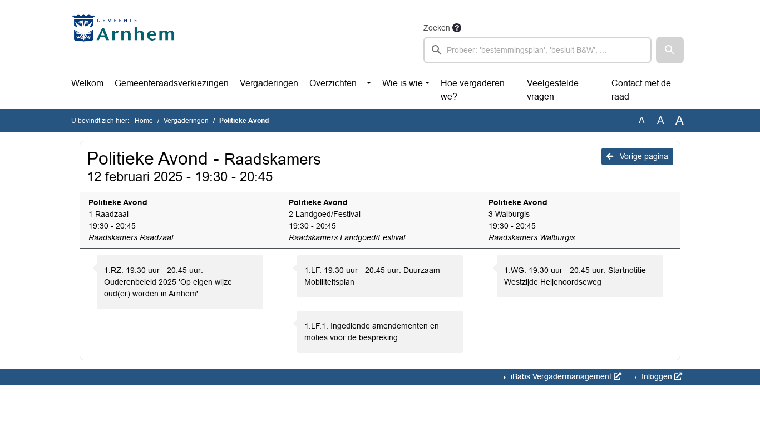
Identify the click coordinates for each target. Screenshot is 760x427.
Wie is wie (402, 83)
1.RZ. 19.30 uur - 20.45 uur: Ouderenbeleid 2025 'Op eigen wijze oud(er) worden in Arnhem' (168, 282)
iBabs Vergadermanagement (561, 376)
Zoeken (436, 27)
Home (144, 121)
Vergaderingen (269, 83)
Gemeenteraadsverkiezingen (172, 83)
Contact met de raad (641, 89)
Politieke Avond (117, 202)
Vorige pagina (643, 156)
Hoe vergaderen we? (473, 89)
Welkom (87, 83)
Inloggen (656, 376)
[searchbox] (537, 50)
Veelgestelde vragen (553, 89)
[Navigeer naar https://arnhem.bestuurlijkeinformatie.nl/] (126, 42)
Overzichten (333, 83)
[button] (670, 50)
